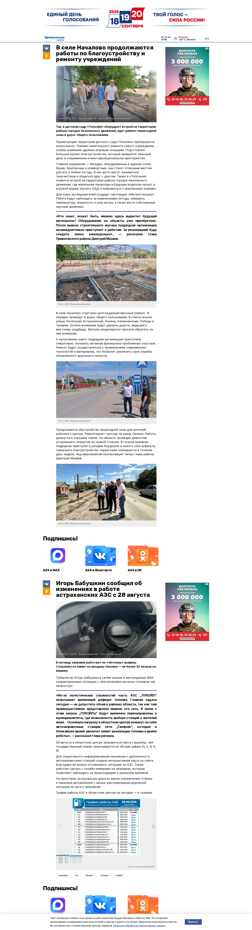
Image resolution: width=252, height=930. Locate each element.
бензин (89, 875)
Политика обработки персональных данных (139, 925)
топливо (104, 875)
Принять (193, 922)
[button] (153, 826)
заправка (63, 875)
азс (76, 875)
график (119, 875)
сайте (148, 760)
